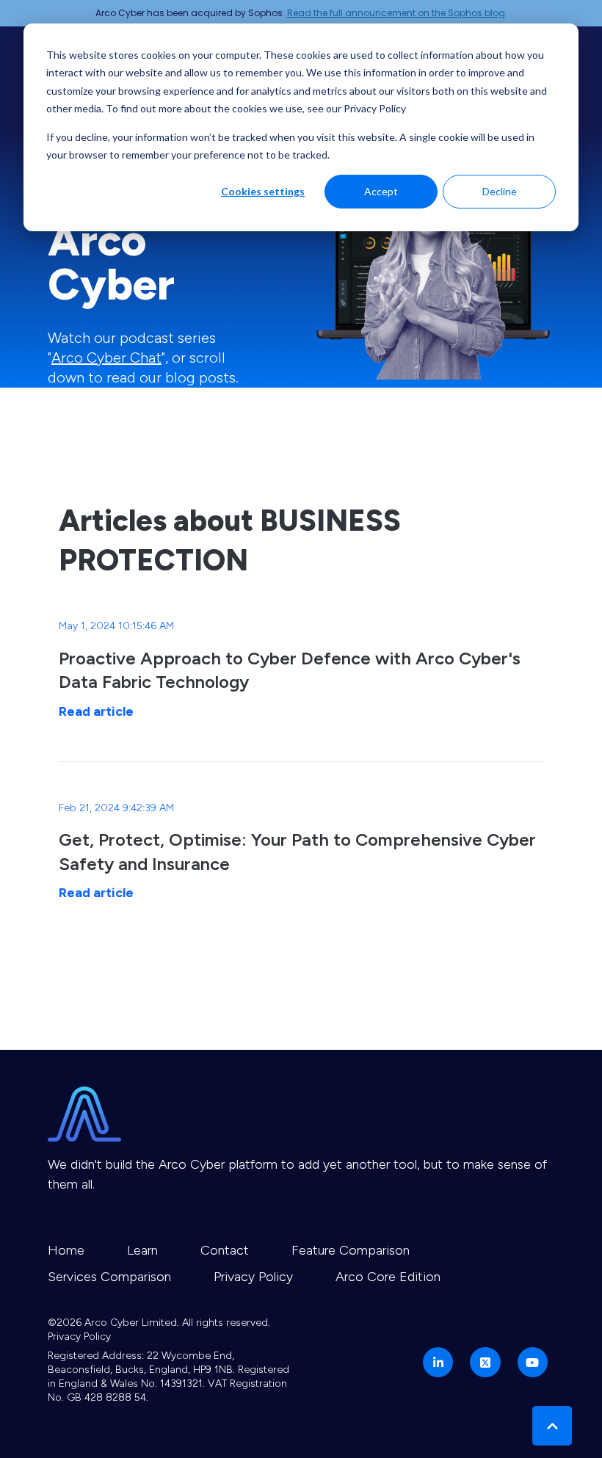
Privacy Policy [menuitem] (253, 1277)
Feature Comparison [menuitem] (350, 1250)
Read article (96, 711)
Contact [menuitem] (224, 1250)
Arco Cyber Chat (106, 357)
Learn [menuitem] (142, 1250)
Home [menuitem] (66, 1250)
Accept (381, 191)
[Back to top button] (552, 1426)
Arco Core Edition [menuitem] (388, 1277)
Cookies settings (263, 191)
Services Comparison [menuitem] (109, 1277)
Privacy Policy (79, 1336)
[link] (433, 258)
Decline (499, 191)
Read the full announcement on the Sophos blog (396, 13)
